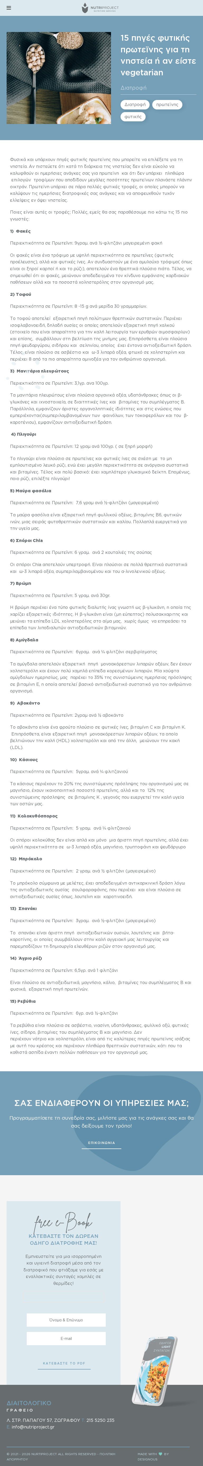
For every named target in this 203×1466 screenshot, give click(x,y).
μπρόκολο (27, 883)
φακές (23, 255)
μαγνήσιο (20, 790)
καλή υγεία (172, 797)
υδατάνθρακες (126, 1025)
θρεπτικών (123, 318)
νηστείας (121, 166)
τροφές (62, 212)
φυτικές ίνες (72, 261)
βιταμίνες (129, 401)
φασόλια (39, 514)
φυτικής (133, 116)
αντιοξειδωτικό (111, 684)
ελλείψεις (20, 200)
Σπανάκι (28, 908)
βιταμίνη (26, 684)
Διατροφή (134, 87)
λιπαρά (35, 571)
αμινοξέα (91, 359)
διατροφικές (75, 193)
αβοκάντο (27, 727)
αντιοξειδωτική (160, 345)
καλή (100, 939)
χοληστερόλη (85, 740)
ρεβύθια (25, 1025)
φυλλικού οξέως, (115, 514)
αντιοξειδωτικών (85, 627)
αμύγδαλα (27, 663)
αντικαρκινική (143, 883)
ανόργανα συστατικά (165, 465)
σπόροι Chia (28, 564)
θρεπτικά (128, 268)
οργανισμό (135, 946)
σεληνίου (89, 345)
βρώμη (22, 607)
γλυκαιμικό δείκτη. (146, 472)
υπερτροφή (78, 564)
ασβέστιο (81, 1025)
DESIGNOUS (148, 1459)
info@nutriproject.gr (33, 1426)
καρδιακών (177, 275)
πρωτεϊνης (167, 104)
